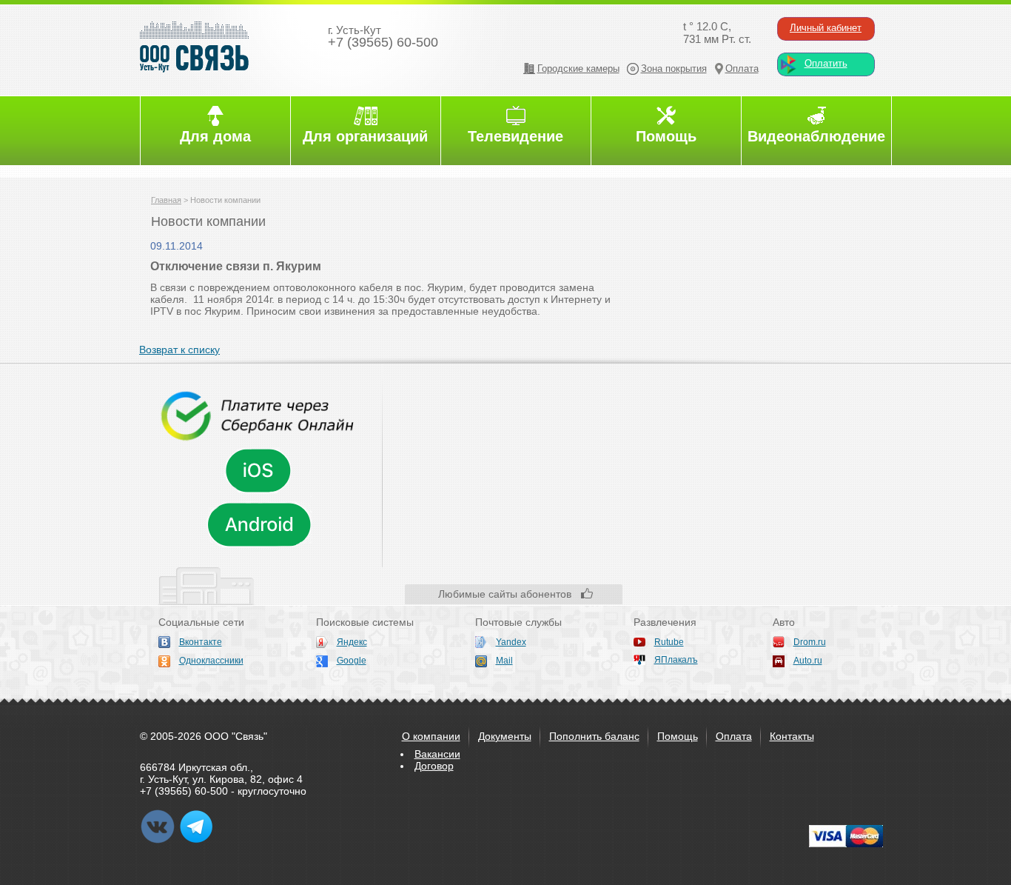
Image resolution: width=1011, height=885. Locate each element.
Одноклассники (211, 660)
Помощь (666, 136)
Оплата (742, 68)
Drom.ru (809, 642)
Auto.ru (807, 660)
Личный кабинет (825, 27)
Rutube (669, 642)
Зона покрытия (674, 68)
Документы (504, 736)
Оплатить (826, 63)
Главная (166, 200)
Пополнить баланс (594, 736)
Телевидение (515, 136)
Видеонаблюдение (816, 136)
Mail (504, 660)
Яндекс (352, 642)
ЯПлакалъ (676, 660)
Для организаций (365, 136)
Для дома (215, 136)
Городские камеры (578, 68)
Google (351, 660)
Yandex (511, 642)
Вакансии (437, 754)
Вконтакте (200, 642)
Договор (434, 766)
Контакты (792, 736)
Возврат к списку (179, 349)
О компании (431, 736)
